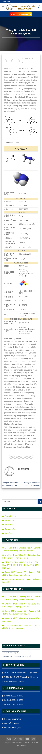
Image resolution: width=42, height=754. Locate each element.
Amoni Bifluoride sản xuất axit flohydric (16, 656)
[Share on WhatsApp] (11, 457)
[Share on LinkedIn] (31, 457)
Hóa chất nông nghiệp (12, 727)
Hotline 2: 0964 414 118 (13, 700)
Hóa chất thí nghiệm (12, 723)
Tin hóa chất (10, 521)
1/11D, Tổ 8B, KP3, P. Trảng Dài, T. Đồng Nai (21, 677)
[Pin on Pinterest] (27, 457)
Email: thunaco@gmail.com (14, 681)
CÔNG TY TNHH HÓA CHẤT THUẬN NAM (20, 673)
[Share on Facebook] (15, 457)
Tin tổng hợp (10, 533)
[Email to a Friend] (23, 457)
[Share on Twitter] (19, 457)
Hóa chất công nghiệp (12, 719)
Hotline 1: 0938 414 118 (13, 696)
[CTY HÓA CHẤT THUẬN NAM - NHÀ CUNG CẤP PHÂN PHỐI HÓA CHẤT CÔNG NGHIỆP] (21, 7)
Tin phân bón (10, 529)
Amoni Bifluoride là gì (10, 653)
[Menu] (3, 7)
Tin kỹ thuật (9, 525)
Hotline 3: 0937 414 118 (13, 704)
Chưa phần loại (10, 516)
